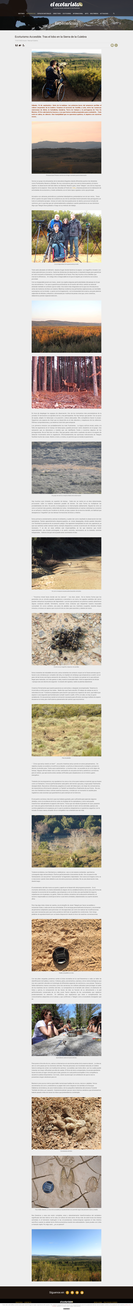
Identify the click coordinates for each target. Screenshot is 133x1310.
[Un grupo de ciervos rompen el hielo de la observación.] (66, 468)
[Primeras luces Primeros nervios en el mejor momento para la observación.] (66, 147)
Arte (86, 13)
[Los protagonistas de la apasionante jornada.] (66, 236)
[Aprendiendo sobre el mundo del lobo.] (66, 1030)
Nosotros (19, 1302)
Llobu (74, 188)
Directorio (57, 13)
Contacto (27, 1302)
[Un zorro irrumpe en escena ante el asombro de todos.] (66, 563)
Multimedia (94, 13)
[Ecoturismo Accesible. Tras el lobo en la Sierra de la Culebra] (66, 75)
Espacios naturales (44, 13)
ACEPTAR (66, 1308)
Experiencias (31, 13)
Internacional (78, 13)
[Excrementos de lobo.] (66, 1123)
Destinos (21, 13)
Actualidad (104, 13)
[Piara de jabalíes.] (66, 730)
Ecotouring (67, 13)
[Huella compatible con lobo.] (66, 945)
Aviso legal (98, 1302)
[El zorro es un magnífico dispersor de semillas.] (66, 639)
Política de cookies (110, 1302)
